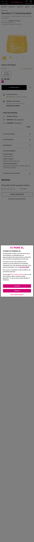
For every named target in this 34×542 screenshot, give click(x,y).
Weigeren (17, 290)
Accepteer (17, 286)
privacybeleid (24, 267)
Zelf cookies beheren (17, 294)
